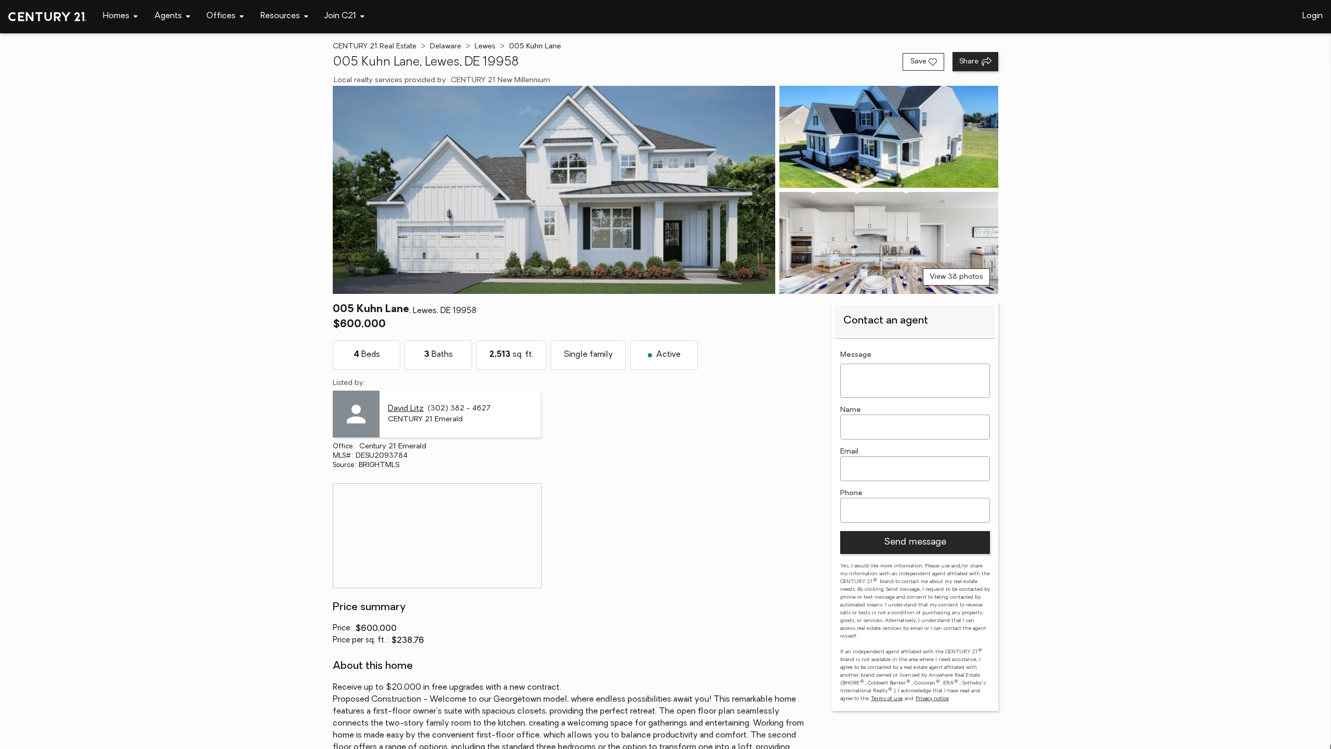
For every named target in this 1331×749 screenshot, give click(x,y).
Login (1312, 16)
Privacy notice (932, 699)
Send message (915, 542)
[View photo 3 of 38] (888, 243)
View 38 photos (956, 277)
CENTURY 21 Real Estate (374, 46)
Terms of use (887, 699)
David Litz (406, 409)
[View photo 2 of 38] (888, 137)
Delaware (445, 46)
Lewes (485, 46)
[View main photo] (554, 190)
